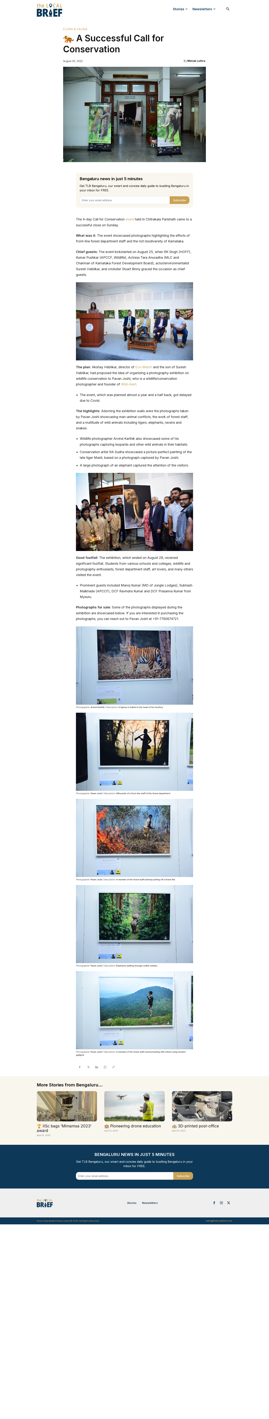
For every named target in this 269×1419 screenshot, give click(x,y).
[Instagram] (221, 1203)
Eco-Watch (143, 367)
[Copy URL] (113, 1067)
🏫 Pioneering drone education (132, 1126)
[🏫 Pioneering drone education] (134, 1106)
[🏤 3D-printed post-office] (202, 1106)
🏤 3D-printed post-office (195, 1126)
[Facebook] (79, 1067)
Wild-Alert (128, 384)
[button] (227, 9)
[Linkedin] (96, 1067)
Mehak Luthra (196, 60)
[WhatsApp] (105, 1067)
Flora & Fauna (75, 29)
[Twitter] (88, 1067)
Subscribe (179, 200)
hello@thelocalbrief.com (219, 1220)
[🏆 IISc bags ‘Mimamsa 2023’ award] (67, 1106)
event (130, 219)
